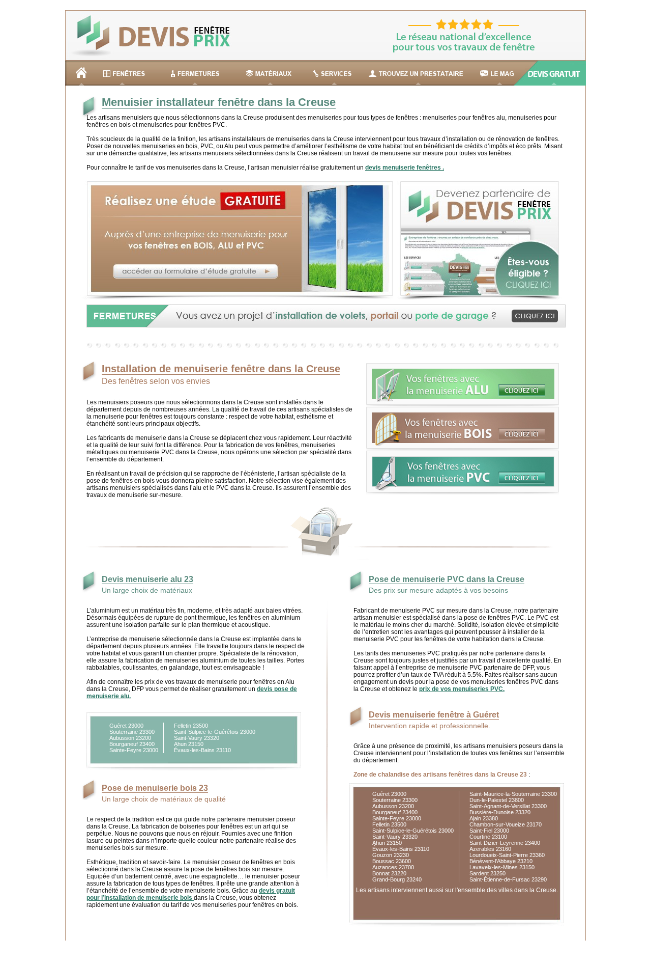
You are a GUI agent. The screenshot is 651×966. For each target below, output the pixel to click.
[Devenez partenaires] (477, 298)
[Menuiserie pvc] (462, 492)
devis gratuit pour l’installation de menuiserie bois (190, 894)
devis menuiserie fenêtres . (404, 167)
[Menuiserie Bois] (462, 448)
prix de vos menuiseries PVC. (462, 689)
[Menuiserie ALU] (462, 404)
